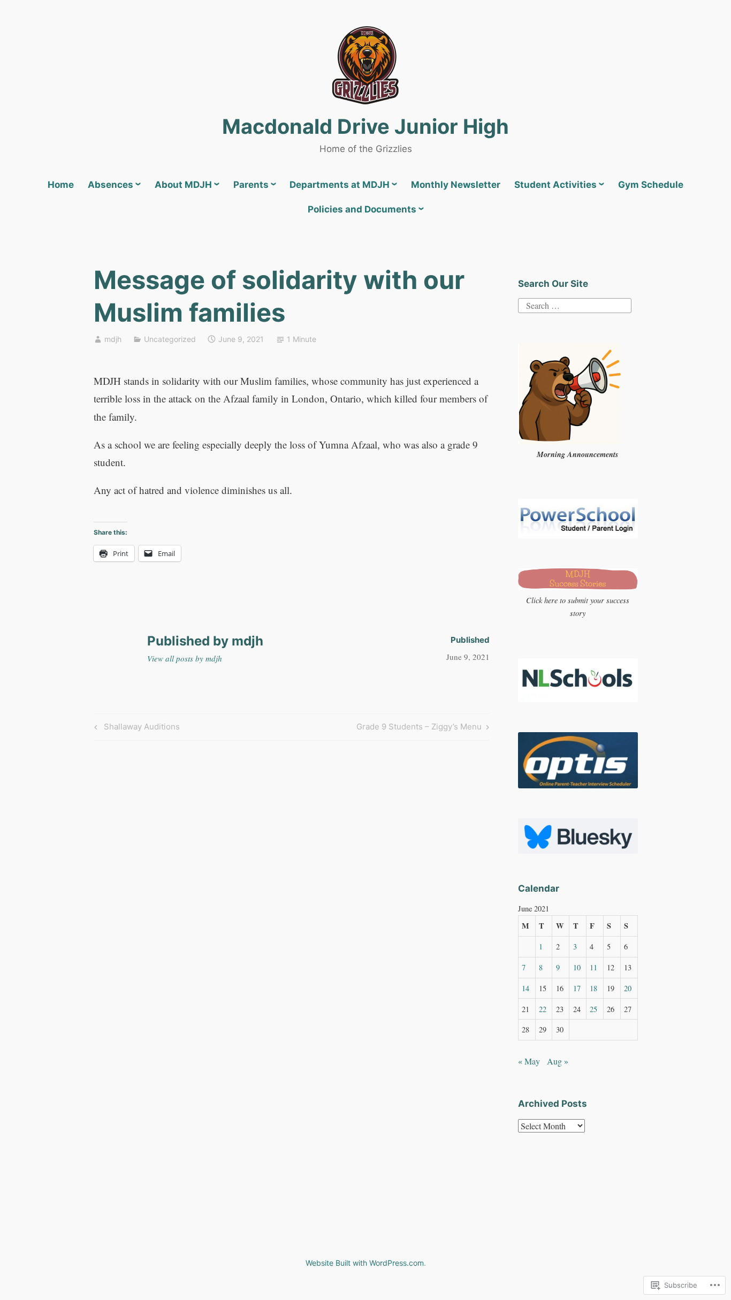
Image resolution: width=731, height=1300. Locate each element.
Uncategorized (170, 339)
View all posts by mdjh (184, 658)
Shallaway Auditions (135, 728)
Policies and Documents (362, 209)
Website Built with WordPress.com (365, 1262)
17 (577, 988)
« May (529, 1061)
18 (593, 988)
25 (593, 1009)
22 (542, 1009)
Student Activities (555, 184)
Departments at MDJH (340, 184)
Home (61, 184)
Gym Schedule (650, 184)
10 (577, 967)
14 (525, 988)
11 (593, 967)
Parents (251, 184)
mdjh (112, 339)
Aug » (557, 1061)
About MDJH (183, 184)
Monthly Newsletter (455, 184)
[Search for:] (574, 303)
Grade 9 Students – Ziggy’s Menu (419, 728)
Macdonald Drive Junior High (365, 126)
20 (627, 988)
